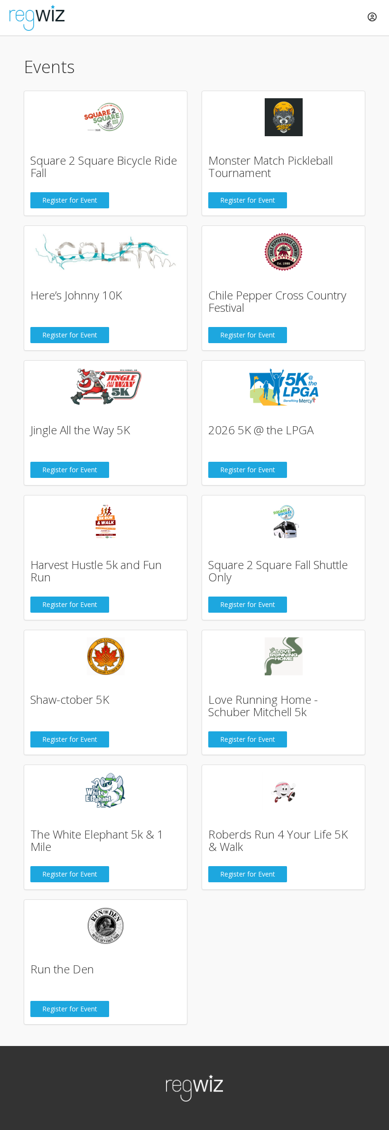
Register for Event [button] (69, 200)
